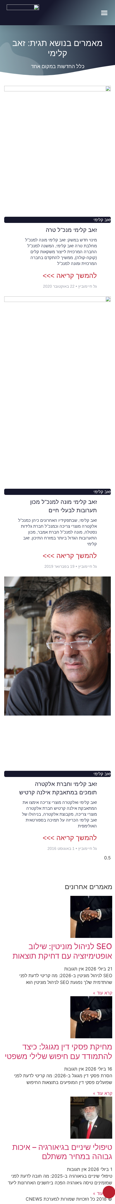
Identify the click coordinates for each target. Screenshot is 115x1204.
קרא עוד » (102, 993)
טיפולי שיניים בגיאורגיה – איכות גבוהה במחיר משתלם (62, 1151)
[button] (104, 12)
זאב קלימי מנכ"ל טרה (71, 230)
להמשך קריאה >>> (70, 275)
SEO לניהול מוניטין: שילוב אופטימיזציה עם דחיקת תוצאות (62, 951)
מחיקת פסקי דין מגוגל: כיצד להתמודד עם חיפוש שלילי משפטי (58, 1051)
